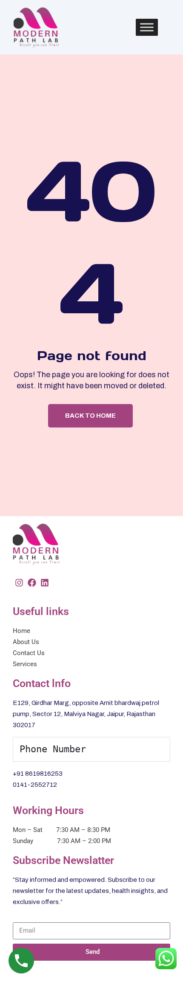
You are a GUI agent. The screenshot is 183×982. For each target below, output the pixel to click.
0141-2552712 (35, 784)
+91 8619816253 (38, 773)
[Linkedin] (44, 582)
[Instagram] (19, 582)
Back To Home (90, 415)
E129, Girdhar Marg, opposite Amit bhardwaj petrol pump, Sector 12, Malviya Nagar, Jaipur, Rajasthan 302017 (86, 713)
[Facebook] (32, 582)
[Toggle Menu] (147, 27)
